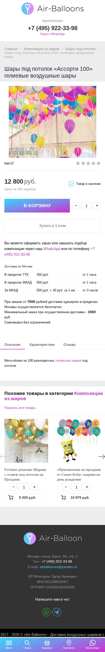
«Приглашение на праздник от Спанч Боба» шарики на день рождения (79, 474)
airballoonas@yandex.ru (58, 567)
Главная (11, 49)
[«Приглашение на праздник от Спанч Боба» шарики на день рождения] (79, 441)
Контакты (69, 647)
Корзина (47, 647)
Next (101, 456)
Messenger (92, 647)
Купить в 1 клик (53, 226)
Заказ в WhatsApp (52, 34)
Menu (9, 647)
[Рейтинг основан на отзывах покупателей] (88, 164)
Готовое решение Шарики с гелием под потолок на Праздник (25, 474)
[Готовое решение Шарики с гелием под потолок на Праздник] (26, 441)
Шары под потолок (80, 49)
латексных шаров (68, 360)
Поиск (27, 647)
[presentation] (12, 344)
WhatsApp (51, 249)
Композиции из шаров (41, 49)
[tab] (12, 344)
